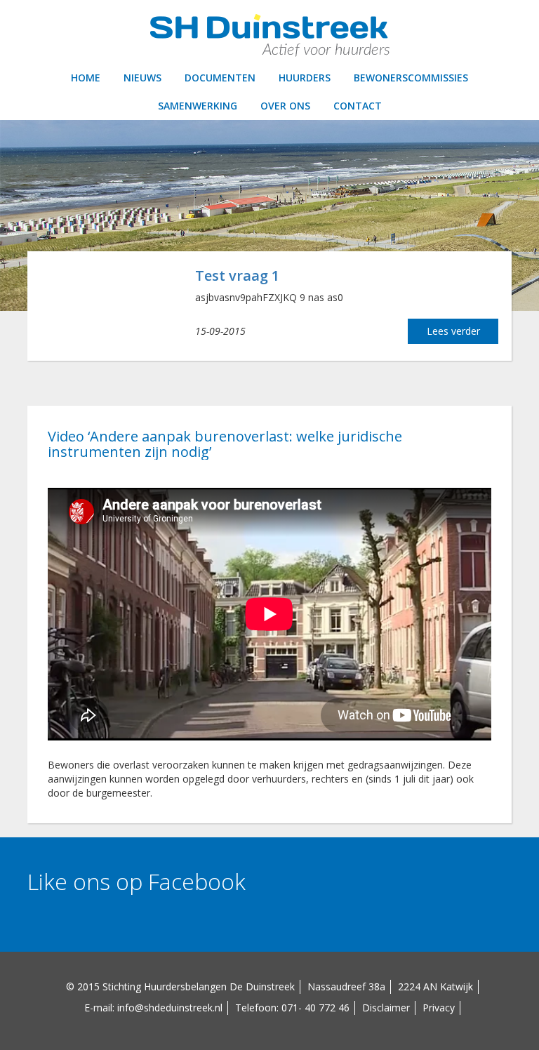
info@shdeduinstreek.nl (169, 1007)
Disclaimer (386, 1007)
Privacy (438, 1007)
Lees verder (453, 331)
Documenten (220, 77)
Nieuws (142, 77)
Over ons (285, 105)
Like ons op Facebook (136, 881)
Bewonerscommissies (411, 77)
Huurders (305, 77)
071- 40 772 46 (315, 1007)
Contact (357, 105)
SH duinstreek (269, 35)
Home (85, 77)
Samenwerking (197, 105)
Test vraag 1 (237, 275)
